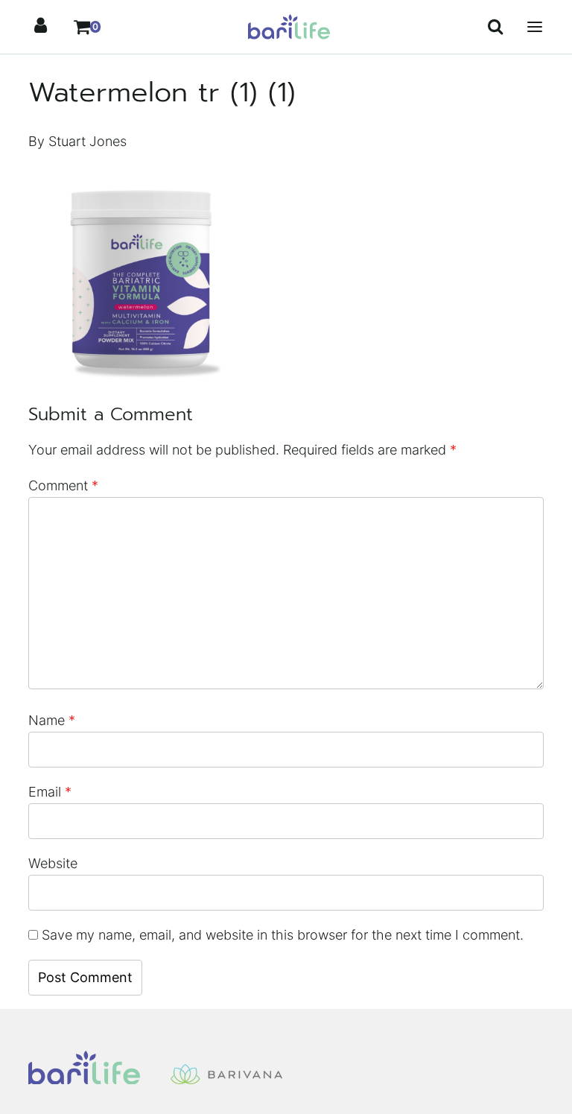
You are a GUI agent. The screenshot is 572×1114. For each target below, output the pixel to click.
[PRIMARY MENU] (535, 27)
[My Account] (40, 27)
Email (50, 792)
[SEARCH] (496, 27)
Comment (63, 485)
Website (52, 863)
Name (51, 720)
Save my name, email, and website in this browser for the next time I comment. (283, 935)
